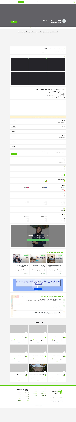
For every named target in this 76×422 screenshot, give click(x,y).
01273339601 (61, 162)
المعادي (27, 394)
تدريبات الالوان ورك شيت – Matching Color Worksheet (50, 299)
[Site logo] (74, 1)
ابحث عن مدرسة (43, 393)
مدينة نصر (19, 400)
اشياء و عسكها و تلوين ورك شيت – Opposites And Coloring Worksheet (47, 312)
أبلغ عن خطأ (35, 393)
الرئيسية (46, 1)
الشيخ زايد (27, 396)
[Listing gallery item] (56, 64)
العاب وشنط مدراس (14, 1)
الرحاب (20, 394)
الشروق (20, 396)
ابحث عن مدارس (41, 1)
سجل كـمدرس (44, 395)
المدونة (36, 395)
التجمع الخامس (26, 392)
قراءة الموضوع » (59, 273)
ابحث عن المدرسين (35, 1)
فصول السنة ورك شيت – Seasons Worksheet (52, 305)
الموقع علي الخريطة (14, 153)
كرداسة (20, 398)
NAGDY (40, 405)
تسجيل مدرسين (21, 1)
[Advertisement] (39, 39)
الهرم (27, 398)
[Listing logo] (64, 21)
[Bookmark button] (57, 342)
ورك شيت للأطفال (28, 1)
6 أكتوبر (20, 392)
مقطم (27, 400)
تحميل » (60, 302)
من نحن (36, 388)
